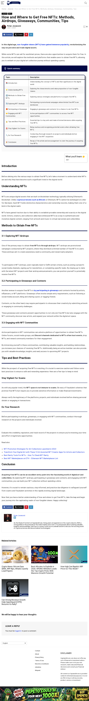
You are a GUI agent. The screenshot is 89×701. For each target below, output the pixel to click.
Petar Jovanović (14, 26)
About (37, 654)
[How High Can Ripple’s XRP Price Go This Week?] (74, 547)
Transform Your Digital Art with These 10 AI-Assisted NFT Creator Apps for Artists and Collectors (44, 452)
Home (4, 9)
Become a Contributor (42, 664)
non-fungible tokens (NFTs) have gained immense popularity (43, 44)
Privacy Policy (39, 657)
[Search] (85, 3)
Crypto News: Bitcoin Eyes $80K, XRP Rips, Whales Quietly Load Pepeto (15, 568)
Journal (10, 9)
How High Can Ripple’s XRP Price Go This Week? (72, 567)
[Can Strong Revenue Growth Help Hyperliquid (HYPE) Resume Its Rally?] (15, 581)
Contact (37, 651)
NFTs (10, 13)
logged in (18, 631)
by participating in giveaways (46, 290)
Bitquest (37, 670)
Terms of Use (39, 660)
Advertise (38, 667)
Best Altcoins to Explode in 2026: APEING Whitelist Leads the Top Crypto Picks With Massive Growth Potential (44, 569)
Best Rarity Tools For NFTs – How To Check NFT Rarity (26, 455)
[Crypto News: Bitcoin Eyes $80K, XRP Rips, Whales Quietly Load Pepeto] (15, 547)
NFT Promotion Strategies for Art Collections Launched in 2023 (30, 449)
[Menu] (2, 3)
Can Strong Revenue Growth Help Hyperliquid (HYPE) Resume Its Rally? (14, 602)
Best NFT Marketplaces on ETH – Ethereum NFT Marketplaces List (31, 458)
